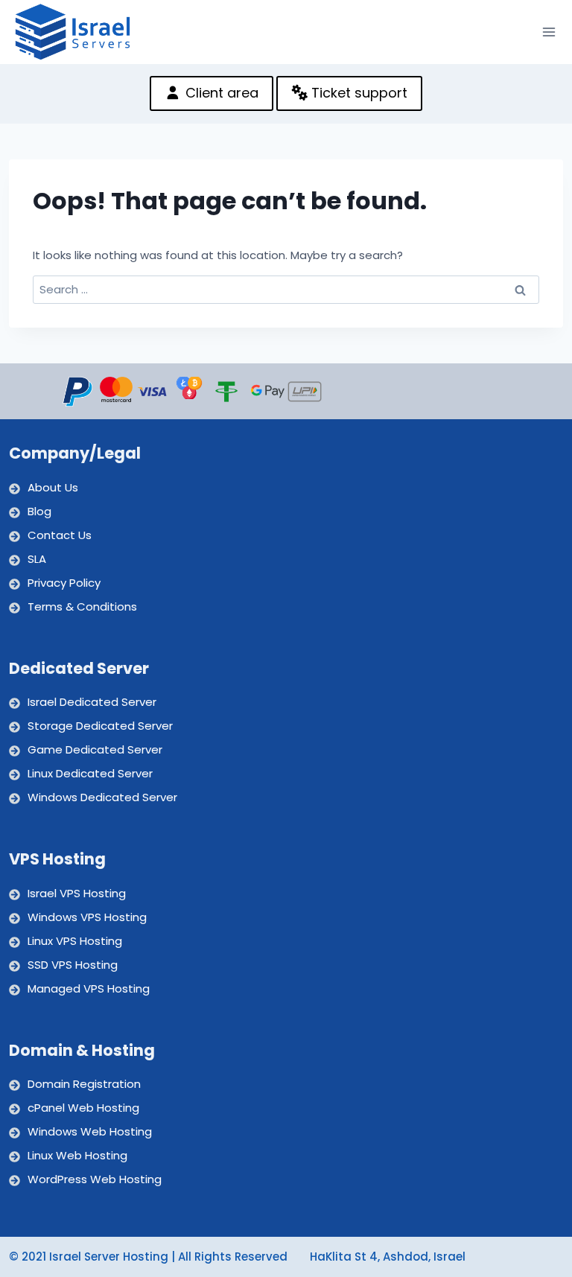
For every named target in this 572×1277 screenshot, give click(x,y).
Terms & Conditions (82, 606)
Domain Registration (84, 1084)
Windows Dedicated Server (102, 797)
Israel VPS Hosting (77, 893)
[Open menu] (549, 31)
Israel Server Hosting (108, 1256)
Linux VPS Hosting (75, 941)
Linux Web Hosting (77, 1155)
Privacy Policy (64, 582)
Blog (39, 511)
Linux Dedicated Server (90, 773)
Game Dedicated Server (95, 749)
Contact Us (60, 535)
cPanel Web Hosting (83, 1107)
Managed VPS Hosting (89, 988)
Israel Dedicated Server (92, 702)
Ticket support (357, 92)
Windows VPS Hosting (87, 917)
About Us (53, 487)
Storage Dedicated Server (100, 725)
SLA (37, 559)
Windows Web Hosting (90, 1131)
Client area (220, 92)
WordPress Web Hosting (95, 1179)
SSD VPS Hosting (73, 964)
